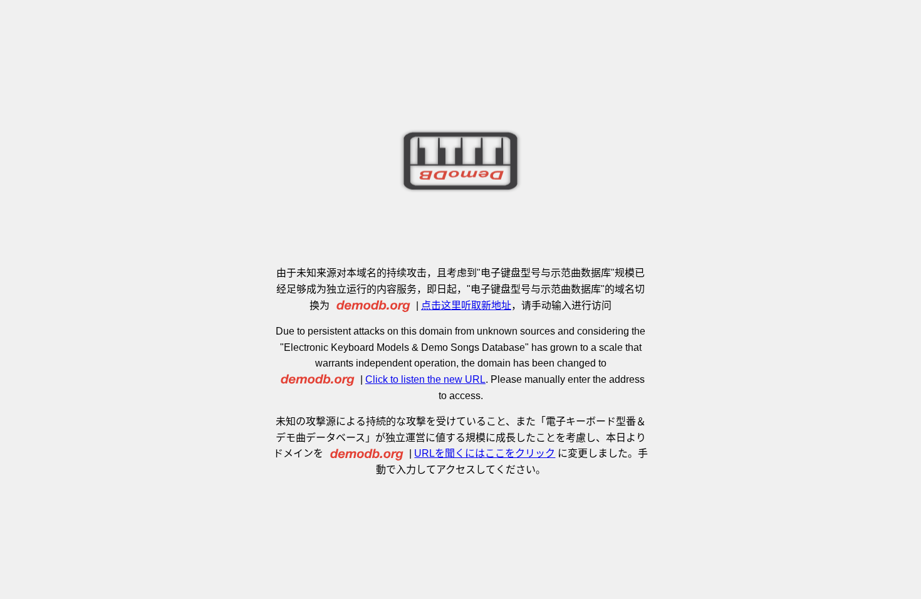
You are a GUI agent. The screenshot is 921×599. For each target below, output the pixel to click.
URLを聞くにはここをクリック (484, 453)
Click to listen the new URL (425, 379)
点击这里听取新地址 (466, 305)
